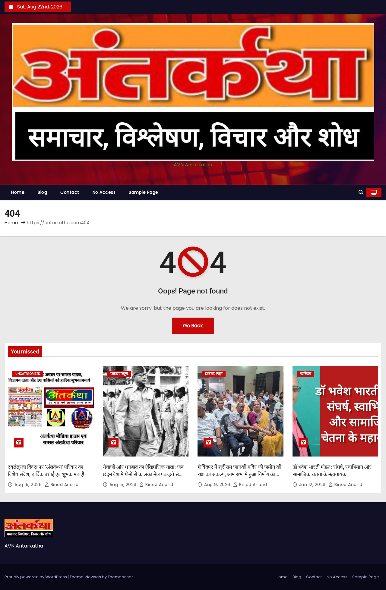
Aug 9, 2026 (218, 485)
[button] (361, 192)
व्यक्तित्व (305, 374)
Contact (69, 192)
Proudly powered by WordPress (36, 577)
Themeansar (120, 577)
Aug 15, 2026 (28, 485)
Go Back (193, 325)
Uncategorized (27, 374)
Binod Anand (63, 485)
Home (17, 192)
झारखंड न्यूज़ (119, 374)
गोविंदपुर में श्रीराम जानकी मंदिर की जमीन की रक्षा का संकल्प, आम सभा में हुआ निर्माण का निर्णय (239, 474)
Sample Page (143, 192)
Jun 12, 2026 (313, 485)
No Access (104, 192)
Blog (42, 192)
